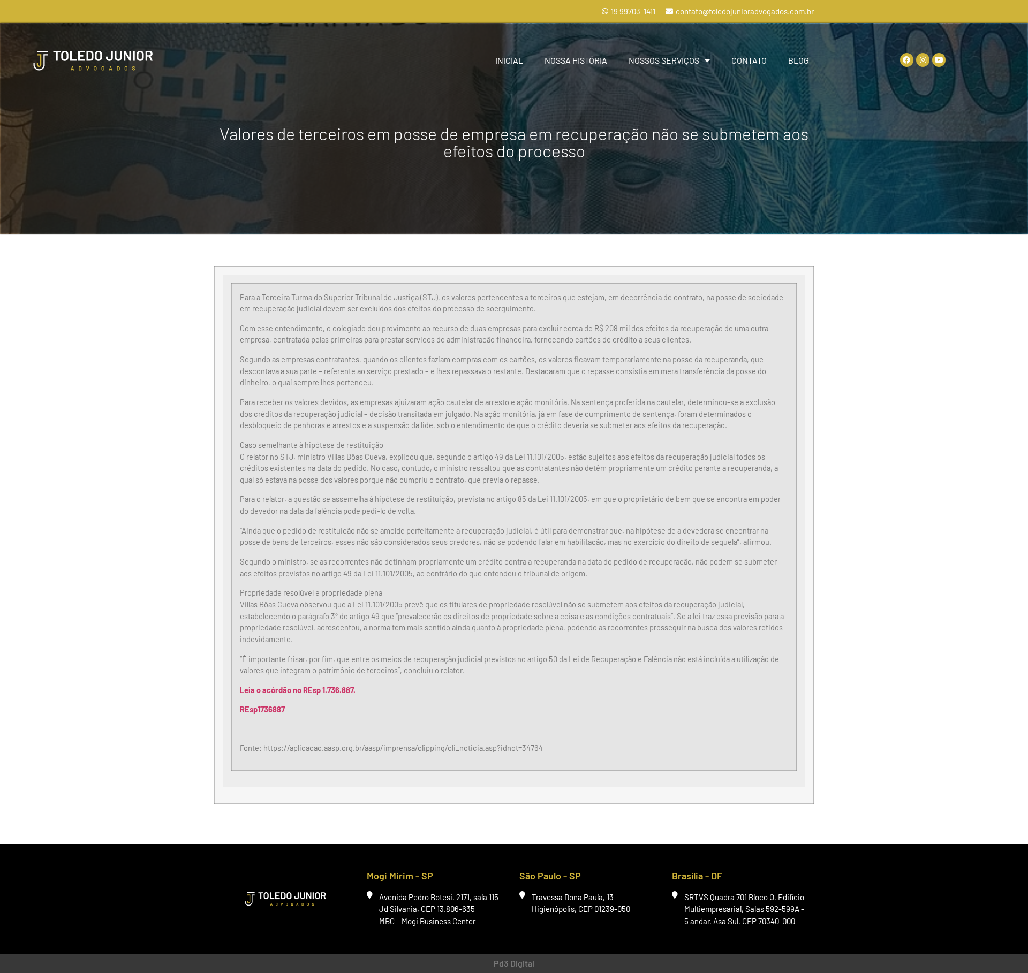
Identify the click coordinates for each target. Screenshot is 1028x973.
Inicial (509, 60)
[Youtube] (939, 59)
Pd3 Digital (514, 963)
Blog (798, 60)
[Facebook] (906, 59)
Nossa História (576, 60)
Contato (749, 60)
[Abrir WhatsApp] (1001, 946)
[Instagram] (922, 59)
